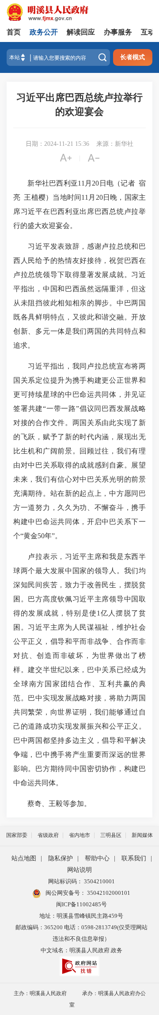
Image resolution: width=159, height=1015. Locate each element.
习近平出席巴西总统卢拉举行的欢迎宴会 (79, 104)
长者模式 (132, 57)
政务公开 (44, 32)
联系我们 (133, 858)
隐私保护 (60, 858)
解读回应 (81, 32)
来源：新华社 (114, 144)
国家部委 (16, 835)
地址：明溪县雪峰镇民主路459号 (81, 915)
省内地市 (79, 835)
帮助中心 (97, 858)
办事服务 (118, 32)
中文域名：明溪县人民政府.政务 (81, 950)
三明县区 (110, 835)
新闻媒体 (142, 835)
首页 (14, 32)
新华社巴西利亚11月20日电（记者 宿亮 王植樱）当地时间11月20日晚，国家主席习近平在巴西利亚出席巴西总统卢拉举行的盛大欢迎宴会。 (79, 204)
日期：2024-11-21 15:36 (57, 144)
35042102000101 (108, 893)
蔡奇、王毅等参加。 (52, 803)
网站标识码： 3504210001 (81, 881)
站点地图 (23, 858)
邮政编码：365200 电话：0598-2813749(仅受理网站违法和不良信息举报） (81, 933)
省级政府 (48, 835)
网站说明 (79, 870)
